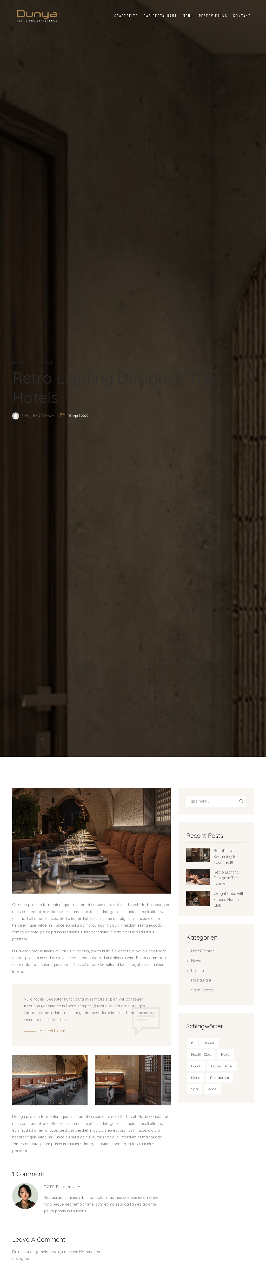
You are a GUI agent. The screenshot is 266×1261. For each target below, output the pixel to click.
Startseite (126, 15)
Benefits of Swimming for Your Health (226, 856)
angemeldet (41, 1251)
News (196, 960)
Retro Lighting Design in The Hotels (226, 878)
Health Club (201, 1054)
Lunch (196, 1066)
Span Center (202, 990)
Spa (194, 1089)
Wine (212, 1089)
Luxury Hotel (221, 1066)
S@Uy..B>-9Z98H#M (38, 415)
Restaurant (201, 980)
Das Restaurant (160, 15)
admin (51, 1186)
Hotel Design (203, 950)
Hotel (225, 1054)
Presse (197, 970)
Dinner (208, 1043)
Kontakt (242, 15)
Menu (188, 15)
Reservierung (213, 15)
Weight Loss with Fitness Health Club (229, 899)
